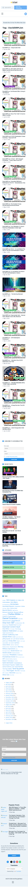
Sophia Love (19, 665)
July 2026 (8, 684)
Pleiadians (13, 655)
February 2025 (9, 715)
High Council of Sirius (8, 633)
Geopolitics (8, 378)
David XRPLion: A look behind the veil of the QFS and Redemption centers (13, 272)
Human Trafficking (9, 635)
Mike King (20, 647)
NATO (21, 650)
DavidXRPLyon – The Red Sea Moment (13, 294)
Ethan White (6, 629)
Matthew (12, 644)
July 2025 (8, 706)
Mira (17, 648)
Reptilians (15, 658)
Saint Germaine (8, 663)
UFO (4, 673)
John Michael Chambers (18, 638)
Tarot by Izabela (7, 669)
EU (10, 629)
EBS (23, 623)
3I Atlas (4, 600)
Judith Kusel (5, 641)
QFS (4, 659)
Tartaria (4, 670)
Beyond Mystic (7, 610)
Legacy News (9, 723)
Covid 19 (5, 616)
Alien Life (21, 600)
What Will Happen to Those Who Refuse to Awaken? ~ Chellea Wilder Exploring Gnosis (17, 809)
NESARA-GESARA (7, 653)
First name (6, 446)
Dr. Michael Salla (18, 623)
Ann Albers (14, 602)
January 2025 (9, 717)
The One (17, 670)
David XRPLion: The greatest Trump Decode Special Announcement (12, 204)
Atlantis (8, 608)
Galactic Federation (10, 631)
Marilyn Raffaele (6, 644)
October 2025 (9, 701)
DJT (13, 623)
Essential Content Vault (11, 627)
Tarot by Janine (18, 669)
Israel (13, 637)
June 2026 (8, 686)
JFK (12, 638)
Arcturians (14, 604)
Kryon (18, 641)
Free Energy (18, 629)
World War (12, 674)
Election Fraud (5, 625)
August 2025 (9, 704)
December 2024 (10, 719)
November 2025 (10, 699)
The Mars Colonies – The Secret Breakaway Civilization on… (11, 517)
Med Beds (17, 644)
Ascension (18, 606)
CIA (22, 614)
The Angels (10, 671)
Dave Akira (20, 618)
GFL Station (20, 631)
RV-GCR (16, 661)
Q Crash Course (21, 657)
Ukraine (7, 673)
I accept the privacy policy (11, 456)
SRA (13, 666)
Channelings (8, 525)
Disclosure (8, 199)
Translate (18, 871)
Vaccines (12, 673)
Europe (12, 629)
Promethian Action (9, 657)
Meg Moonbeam (13, 646)
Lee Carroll (11, 643)
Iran (16, 635)
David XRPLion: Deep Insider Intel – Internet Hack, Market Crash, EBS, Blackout (14, 316)
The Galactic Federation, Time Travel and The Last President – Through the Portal (17, 817)
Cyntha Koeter (12, 616)
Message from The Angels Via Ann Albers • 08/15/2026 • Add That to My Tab (18, 833)
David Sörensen (7, 621)
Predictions (20, 654)
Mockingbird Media (6, 650)
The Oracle (22, 670)
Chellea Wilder (14, 614)
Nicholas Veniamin (16, 652)
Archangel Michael (6, 604)
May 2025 (8, 710)
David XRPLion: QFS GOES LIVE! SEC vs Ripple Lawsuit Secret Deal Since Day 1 (13, 69)
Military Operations (9, 649)
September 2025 (10, 702)
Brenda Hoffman (18, 612)
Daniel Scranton (10, 618)
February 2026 (9, 693)
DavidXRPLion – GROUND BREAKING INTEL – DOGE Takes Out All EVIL (14, 383)
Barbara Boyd (13, 608)
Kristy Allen (12, 641)
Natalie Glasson (15, 651)
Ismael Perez (7, 637)
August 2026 (9, 682)
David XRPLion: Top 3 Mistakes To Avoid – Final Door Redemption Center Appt (14, 227)
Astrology (4, 608)
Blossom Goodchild (8, 612)
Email (5, 451)
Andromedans (6, 602)
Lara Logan (22, 641)
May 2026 (8, 688)
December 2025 (10, 697)
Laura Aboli (5, 643)
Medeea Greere (6, 646)
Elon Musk (19, 625)
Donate (14, 855)
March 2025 (9, 714)
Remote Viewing (9, 659)
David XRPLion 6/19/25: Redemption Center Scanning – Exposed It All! (14, 137)
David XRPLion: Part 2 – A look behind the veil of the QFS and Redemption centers (14, 249)
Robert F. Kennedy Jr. (8, 661)
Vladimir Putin (18, 672)
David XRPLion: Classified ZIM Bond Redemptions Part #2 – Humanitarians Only (14, 182)
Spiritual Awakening (7, 666)
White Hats (6, 675)
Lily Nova (16, 643)
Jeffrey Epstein (6, 639)
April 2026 (8, 690)
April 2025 (8, 712)
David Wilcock (15, 621)
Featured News (8, 527)
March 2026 (9, 691)
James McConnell (19, 636)
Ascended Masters (9, 606)
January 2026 (9, 695)
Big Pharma (15, 610)
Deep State (7, 623)
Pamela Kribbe (6, 654)
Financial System (10, 42)
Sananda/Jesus (18, 663)
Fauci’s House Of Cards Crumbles (12, 504)
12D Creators (11, 600)
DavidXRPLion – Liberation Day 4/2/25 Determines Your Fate (13, 361)
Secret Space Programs (9, 665)
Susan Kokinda (19, 666)
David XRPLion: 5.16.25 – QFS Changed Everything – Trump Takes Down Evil (13, 159)
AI (17, 600)
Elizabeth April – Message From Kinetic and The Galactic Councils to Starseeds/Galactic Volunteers (18, 825)
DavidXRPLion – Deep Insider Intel (12, 47)
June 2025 (8, 708)
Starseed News (9, 86)
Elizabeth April (13, 625)
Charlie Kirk (5, 614)
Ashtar (23, 606)
